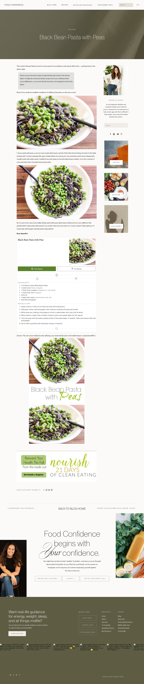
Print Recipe (38, 269)
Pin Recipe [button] (77, 269)
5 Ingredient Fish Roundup (21, 508)
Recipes (72, 29)
